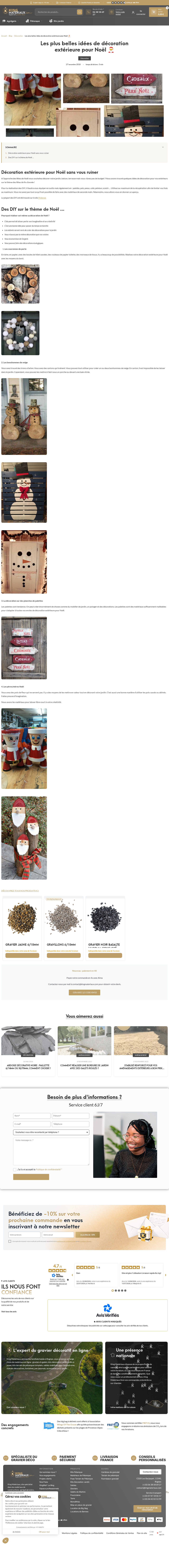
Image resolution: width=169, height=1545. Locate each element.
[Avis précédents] (72, 1275)
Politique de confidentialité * (49, 1169)
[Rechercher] (79, 12)
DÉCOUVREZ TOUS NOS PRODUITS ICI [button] (20, 890)
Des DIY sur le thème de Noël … (21, 157)
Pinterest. (42, 197)
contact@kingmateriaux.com (149, 1488)
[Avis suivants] (165, 1275)
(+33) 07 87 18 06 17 (152, 1496)
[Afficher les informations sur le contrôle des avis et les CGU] (68, 1280)
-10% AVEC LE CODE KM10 (84, 992)
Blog (10, 36)
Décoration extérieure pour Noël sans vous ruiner (28, 153)
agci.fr (161, 1534)
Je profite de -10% (87, 1235)
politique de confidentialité (66, 1241)
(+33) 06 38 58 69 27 (152, 1484)
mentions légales (85, 1241)
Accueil (4, 36)
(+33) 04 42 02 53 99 (152, 1499)
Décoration (18, 36)
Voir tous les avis (9, 1311)
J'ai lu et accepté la (39, 1169)
